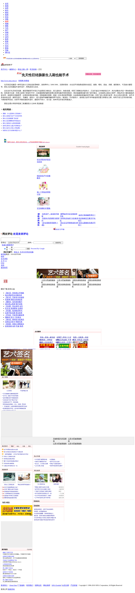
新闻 (6, 6)
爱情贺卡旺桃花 (18, 319)
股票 (6, 15)
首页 (6, 4)
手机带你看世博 (18, 315)
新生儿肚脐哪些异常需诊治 (11, 121)
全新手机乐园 (10, 313)
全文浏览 (4, 259)
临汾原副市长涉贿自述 (13, 295)
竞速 (17, 326)
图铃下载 (4, 289)
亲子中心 (4, 69)
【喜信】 (8, 319)
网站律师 (46, 585)
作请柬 (7, 299)
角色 (21, 326)
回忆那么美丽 (10, 304)
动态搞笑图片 (17, 302)
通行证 (7, 52)
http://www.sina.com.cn (9, 81)
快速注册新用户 (8, 245)
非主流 (7, 308)
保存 (2, 256)
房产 (6, 30)
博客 (6, 19)
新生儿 (16, 252)
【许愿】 (8, 311)
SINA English (56, 585)
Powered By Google (38, 248)
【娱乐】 (8, 293)
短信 (6, 46)
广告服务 (21, 585)
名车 (21, 306)
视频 (6, 23)
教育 (6, 39)
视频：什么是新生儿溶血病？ (12, 113)
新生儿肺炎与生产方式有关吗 (12, 116)
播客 (6, 26)
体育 (6, 8)
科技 (6, 17)
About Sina (13, 585)
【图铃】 (8, 302)
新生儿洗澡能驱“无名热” (11, 118)
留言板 (3, 254)
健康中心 (12, 69)
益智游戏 (8, 326)
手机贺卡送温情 (18, 297)
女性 (6, 35)
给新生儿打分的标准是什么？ (12, 130)
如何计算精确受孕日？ (87, 215)
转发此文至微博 (59, 229)
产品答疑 (74, 585)
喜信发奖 (19, 313)
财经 (6, 12)
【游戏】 (8, 324)
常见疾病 (33, 69)
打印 (2, 263)
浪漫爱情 (14, 308)
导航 (6, 50)
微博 (6, 21)
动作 (14, 326)
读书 (6, 37)
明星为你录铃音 (16, 299)
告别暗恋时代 (17, 311)
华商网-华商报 (23, 81)
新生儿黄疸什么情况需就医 (11, 123)
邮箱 (6, 48)
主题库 (20, 308)
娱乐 (6, 10)
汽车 (6, 28)
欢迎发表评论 (20, 233)
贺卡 (12, 317)
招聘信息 (38, 585)
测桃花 (7, 317)
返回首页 (4, 267)
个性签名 (17, 317)
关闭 (2, 265)
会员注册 (65, 585)
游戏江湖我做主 (18, 324)
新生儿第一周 (23, 69)
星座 (6, 41)
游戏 (6, 32)
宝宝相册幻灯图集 (43, 208)
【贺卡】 (8, 297)
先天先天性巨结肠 (26, 252)
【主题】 (8, 306)
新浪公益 (11, 289)
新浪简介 (4, 585)
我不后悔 (19, 304)
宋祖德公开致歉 (18, 293)
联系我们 (29, 585)
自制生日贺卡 (10, 322)
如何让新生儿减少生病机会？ (12, 125)
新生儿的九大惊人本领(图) (11, 128)
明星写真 (19, 322)
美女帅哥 (15, 306)
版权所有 (11, 589)
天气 (6, 43)
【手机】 (8, 315)
